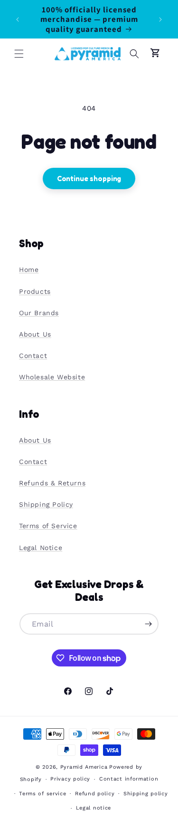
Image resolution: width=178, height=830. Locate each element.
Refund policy (94, 794)
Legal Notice (40, 547)
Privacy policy (70, 779)
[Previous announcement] (17, 19)
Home (28, 269)
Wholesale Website (52, 377)
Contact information (128, 779)
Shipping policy (145, 794)
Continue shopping (89, 178)
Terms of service (42, 794)
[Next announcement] (160, 19)
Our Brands (39, 313)
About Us (35, 334)
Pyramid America (84, 767)
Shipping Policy (46, 504)
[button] (19, 53)
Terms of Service (48, 526)
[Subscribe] (148, 624)
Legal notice (93, 808)
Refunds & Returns (52, 483)
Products (35, 291)
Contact (33, 355)
